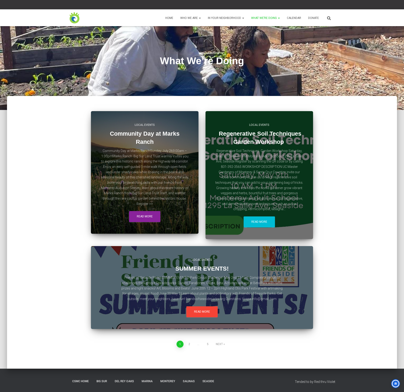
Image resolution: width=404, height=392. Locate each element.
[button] (199, 18)
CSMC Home (80, 381)
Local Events (145, 125)
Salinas (189, 381)
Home (169, 18)
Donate (313, 18)
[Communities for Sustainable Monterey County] (74, 18)
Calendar (294, 18)
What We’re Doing (264, 18)
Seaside (208, 381)
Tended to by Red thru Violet (315, 382)
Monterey (167, 381)
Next (219, 344)
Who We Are (189, 18)
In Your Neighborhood (225, 18)
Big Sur (102, 381)
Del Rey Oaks (124, 381)
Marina (147, 381)
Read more (145, 216)
